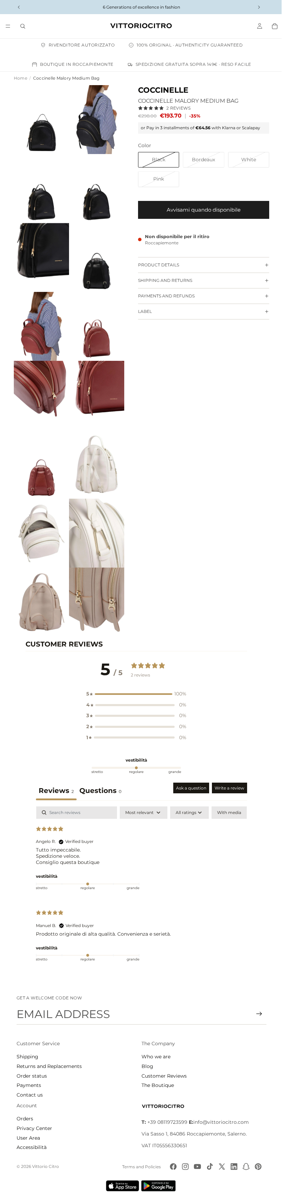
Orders (25, 1119)
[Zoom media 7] (40, 318)
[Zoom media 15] (40, 585)
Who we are (154, 1057)
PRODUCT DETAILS (155, 264)
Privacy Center (34, 1128)
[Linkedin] (232, 1166)
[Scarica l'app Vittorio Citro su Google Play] (158, 1185)
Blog (146, 1066)
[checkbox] (227, 795)
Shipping (27, 1057)
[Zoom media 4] (94, 185)
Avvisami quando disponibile (200, 209)
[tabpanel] (140, 871)
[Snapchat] (244, 1166)
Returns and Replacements (49, 1066)
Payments (29, 1085)
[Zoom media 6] (94, 251)
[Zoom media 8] (94, 318)
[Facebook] (171, 1166)
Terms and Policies (139, 1166)
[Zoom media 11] (40, 452)
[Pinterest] (256, 1166)
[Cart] (271, 26)
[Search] (22, 26)
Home (20, 78)
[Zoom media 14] (94, 519)
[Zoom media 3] (40, 185)
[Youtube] (196, 1166)
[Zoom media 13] (40, 519)
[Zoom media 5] (40, 251)
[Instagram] (183, 1166)
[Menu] (8, 26)
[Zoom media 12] (94, 452)
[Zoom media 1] (40, 118)
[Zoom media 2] (94, 118)
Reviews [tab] (54, 773)
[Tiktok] (208, 1166)
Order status (32, 1075)
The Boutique (156, 1085)
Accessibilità (32, 1147)
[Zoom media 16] (94, 585)
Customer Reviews (162, 1075)
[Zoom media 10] (94, 385)
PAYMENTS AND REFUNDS (163, 295)
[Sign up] (255, 1014)
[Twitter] (220, 1166)
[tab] (99, 774)
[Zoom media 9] (40, 385)
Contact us (30, 1094)
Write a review (228, 770)
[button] (135, 676)
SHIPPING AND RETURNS (162, 280)
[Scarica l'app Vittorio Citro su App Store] (120, 1185)
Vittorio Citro (45, 1166)
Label (141, 311)
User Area (28, 1137)
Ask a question (189, 770)
